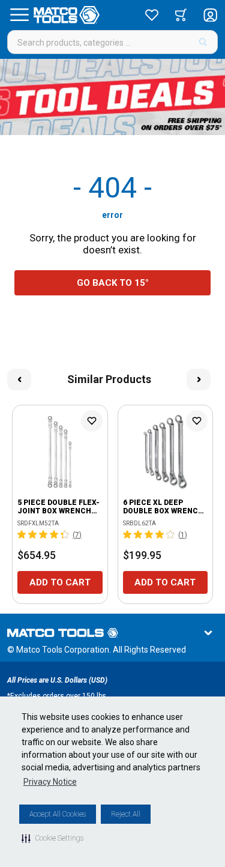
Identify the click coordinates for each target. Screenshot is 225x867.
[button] (52, 838)
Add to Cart (60, 582)
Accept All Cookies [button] (57, 814)
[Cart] (180, 15)
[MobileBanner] (112, 97)
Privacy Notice (50, 782)
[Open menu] (19, 15)
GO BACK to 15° (113, 282)
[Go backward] (19, 379)
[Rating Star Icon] (22, 534)
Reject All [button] (125, 814)
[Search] (203, 42)
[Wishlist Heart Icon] (92, 421)
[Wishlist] (152, 15)
